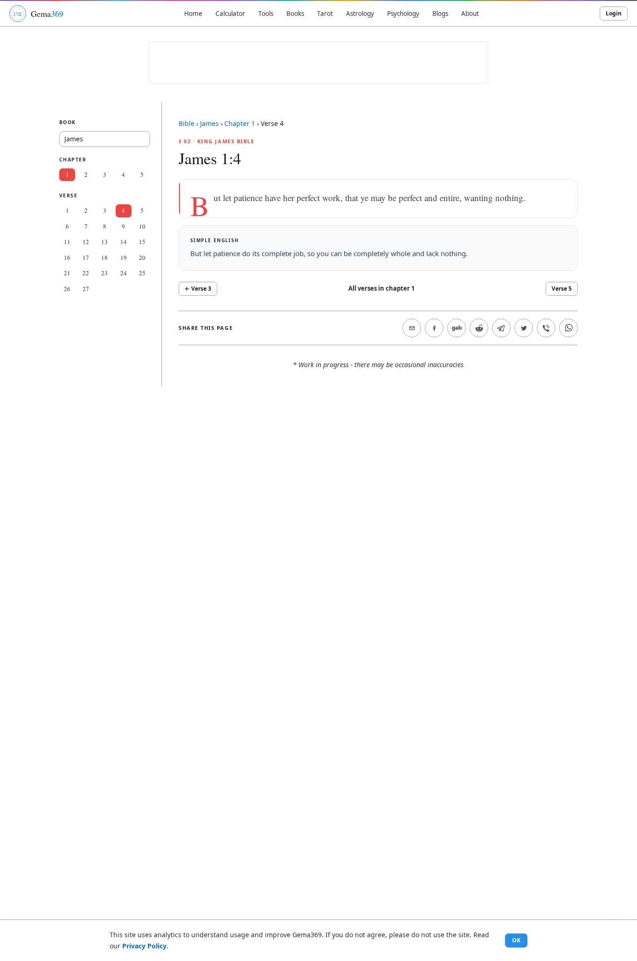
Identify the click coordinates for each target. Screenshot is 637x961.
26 (67, 289)
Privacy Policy (144, 945)
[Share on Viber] (546, 328)
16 (67, 257)
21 (67, 273)
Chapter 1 (239, 123)
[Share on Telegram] (501, 328)
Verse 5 (562, 288)
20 (142, 257)
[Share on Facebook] (434, 328)
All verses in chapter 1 (381, 288)
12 (86, 241)
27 (86, 289)
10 (142, 226)
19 (123, 257)
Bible (186, 123)
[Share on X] (524, 328)
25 (142, 273)
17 (86, 257)
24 (123, 273)
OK (516, 940)
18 (104, 257)
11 (67, 241)
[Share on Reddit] (479, 328)
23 (104, 273)
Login (614, 13)
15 (142, 241)
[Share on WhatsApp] (568, 328)
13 (104, 241)
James (209, 123)
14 (123, 241)
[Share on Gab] (456, 328)
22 (86, 273)
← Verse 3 (198, 288)
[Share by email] (412, 328)
